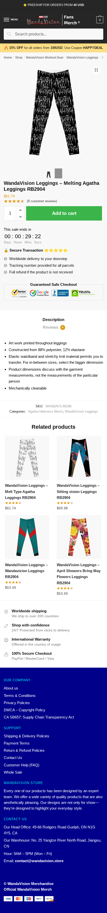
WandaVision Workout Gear (44, 57)
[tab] (53, 320)
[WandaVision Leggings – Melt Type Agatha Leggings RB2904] (27, 458)
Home (8, 57)
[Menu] (7, 20)
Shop (18, 57)
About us (11, 688)
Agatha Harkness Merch (45, 411)
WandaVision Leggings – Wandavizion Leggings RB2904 (26, 571)
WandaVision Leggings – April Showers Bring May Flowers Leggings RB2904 (79, 574)
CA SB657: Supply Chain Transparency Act (39, 717)
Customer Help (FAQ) (21, 765)
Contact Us (13, 757)
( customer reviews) (42, 201)
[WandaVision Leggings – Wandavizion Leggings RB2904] (27, 537)
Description (53, 320)
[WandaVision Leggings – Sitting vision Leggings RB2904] (79, 458)
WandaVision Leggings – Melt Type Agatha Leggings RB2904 (26, 491)
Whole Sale (13, 772)
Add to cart (64, 213)
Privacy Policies (17, 703)
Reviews (53, 327)
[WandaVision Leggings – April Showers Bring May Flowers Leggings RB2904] (79, 537)
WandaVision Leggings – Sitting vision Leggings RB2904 (78, 491)
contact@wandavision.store (39, 861)
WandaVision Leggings (82, 57)
